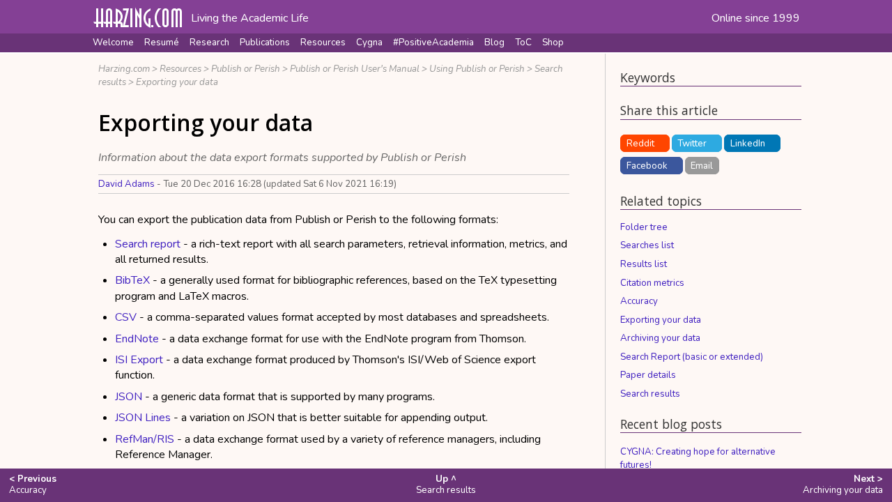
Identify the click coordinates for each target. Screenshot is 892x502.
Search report (147, 244)
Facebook (647, 166)
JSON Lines (143, 417)
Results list (643, 264)
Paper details (648, 375)
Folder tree (644, 227)
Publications (265, 42)
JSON (128, 396)
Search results (650, 394)
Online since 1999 (756, 18)
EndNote (137, 339)
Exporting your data (177, 82)
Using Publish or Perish (477, 69)
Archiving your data (660, 338)
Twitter (692, 143)
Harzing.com (124, 69)
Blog (494, 42)
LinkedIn (747, 143)
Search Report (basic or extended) (691, 357)
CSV (126, 317)
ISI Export (139, 359)
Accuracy (639, 301)
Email (702, 166)
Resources (323, 42)
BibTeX (132, 280)
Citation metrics (652, 283)
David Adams (126, 184)
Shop (553, 42)
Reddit (640, 143)
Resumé (161, 42)
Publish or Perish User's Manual (355, 69)
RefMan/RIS (144, 439)
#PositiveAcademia (433, 42)
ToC (523, 42)
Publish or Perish (245, 69)
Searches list (647, 245)
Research (209, 42)
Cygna (369, 42)
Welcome (113, 42)
